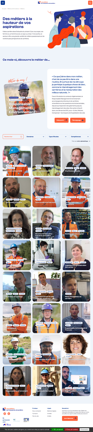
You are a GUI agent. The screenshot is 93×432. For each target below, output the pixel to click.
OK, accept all (58, 429)
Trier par (80, 141)
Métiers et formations (13, 8)
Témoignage (76, 120)
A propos (35, 413)
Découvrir (60, 120)
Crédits (49, 416)
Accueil (4, 8)
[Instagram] (4, 413)
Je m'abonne (68, 418)
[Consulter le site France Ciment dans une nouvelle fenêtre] (17, 420)
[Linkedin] (9, 413)
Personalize (84, 429)
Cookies (49, 413)
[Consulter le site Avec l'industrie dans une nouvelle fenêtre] (7, 425)
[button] (21, 136)
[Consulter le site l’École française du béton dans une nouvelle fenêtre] (26, 420)
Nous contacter (36, 411)
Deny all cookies (72, 429)
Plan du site (35, 416)
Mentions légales (51, 411)
